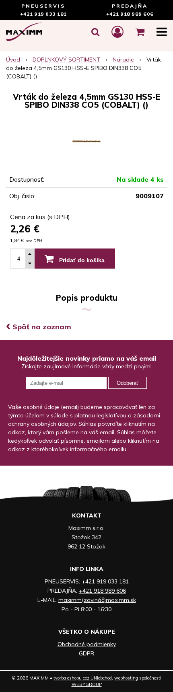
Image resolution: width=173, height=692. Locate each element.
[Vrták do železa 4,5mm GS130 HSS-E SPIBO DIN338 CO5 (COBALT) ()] (86, 141)
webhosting (126, 678)
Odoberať (127, 383)
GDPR (86, 653)
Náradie (123, 59)
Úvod (13, 59)
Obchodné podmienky (87, 644)
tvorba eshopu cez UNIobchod (83, 678)
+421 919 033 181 (43, 14)
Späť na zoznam (38, 326)
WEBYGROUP (87, 684)
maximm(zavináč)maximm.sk (97, 600)
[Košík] (140, 31)
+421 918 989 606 (130, 14)
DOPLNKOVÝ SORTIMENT (66, 59)
